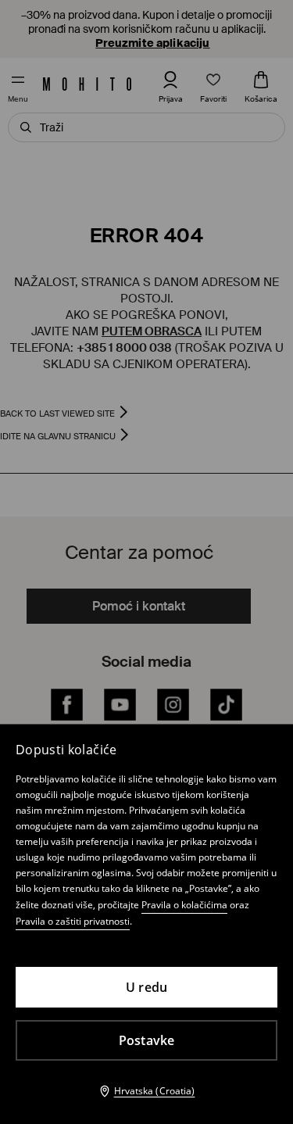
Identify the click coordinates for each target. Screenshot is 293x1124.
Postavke (147, 1040)
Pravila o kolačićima (184, 904)
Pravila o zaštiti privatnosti (73, 921)
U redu (147, 987)
